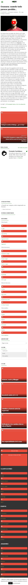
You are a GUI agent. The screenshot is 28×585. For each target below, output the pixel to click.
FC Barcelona (3, 513)
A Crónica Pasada (5, 305)
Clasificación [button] (4, 350)
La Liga (21, 12)
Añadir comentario (6, 13)
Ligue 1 (2, 502)
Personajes (3, 324)
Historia (3, 319)
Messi (2, 550)
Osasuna (3, 107)
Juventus (2, 539)
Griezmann (3, 571)
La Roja (3, 289)
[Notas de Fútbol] (14, 1)
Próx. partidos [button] (5, 356)
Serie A (2, 269)
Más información (16, 583)
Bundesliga (3, 274)
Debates (3, 330)
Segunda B (3, 244)
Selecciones (3, 294)
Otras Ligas (3, 279)
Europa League (4, 258)
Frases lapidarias (4, 335)
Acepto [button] (10, 583)
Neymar (2, 566)
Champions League (5, 253)
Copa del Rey (4, 233)
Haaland (2, 577)
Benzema (3, 561)
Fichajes (3, 314)
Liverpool (3, 534)
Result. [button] (3, 353)
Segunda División (5, 239)
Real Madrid (3, 518)
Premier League (4, 264)
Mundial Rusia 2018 (5, 299)
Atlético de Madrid (4, 523)
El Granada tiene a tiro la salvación (15, 104)
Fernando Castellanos (13, 12)
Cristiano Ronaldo (4, 556)
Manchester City (4, 529)
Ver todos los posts (22, 147)
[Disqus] (13, 180)
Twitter (19, 158)
